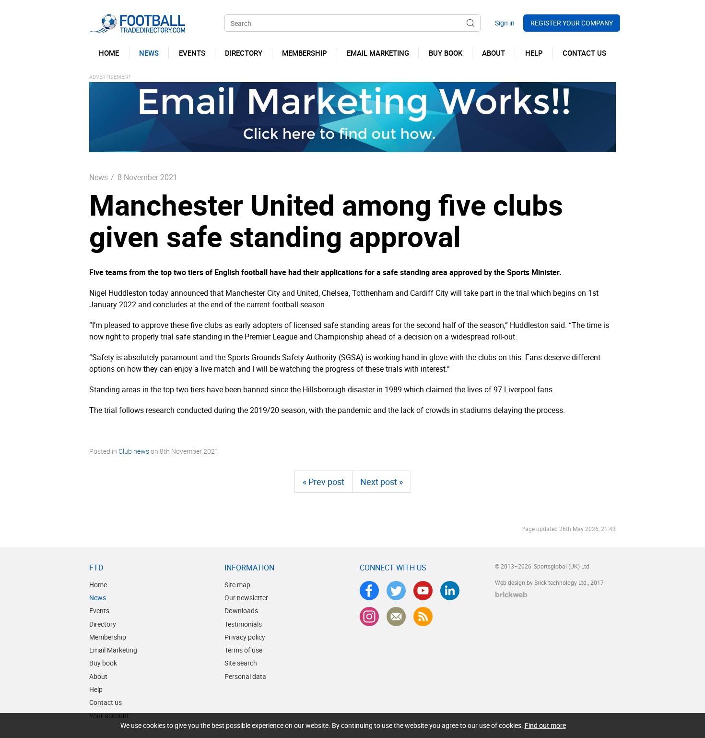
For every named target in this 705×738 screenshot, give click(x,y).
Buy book (103, 662)
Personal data (245, 676)
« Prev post (323, 481)
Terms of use (243, 649)
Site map (237, 584)
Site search (240, 662)
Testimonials (243, 624)
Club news (133, 451)
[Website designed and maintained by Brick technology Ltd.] (511, 594)
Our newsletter (246, 597)
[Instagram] (369, 616)
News (98, 177)
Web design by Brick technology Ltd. (541, 582)
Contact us (105, 702)
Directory (102, 624)
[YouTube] (423, 590)
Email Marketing (113, 649)
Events (99, 610)
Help (96, 689)
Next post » (381, 481)
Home (98, 584)
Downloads (241, 610)
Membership (107, 636)
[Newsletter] (396, 616)
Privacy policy (244, 636)
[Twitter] (396, 590)
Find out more (545, 725)
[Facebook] (369, 590)
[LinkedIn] (449, 590)
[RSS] (423, 616)
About (98, 676)
